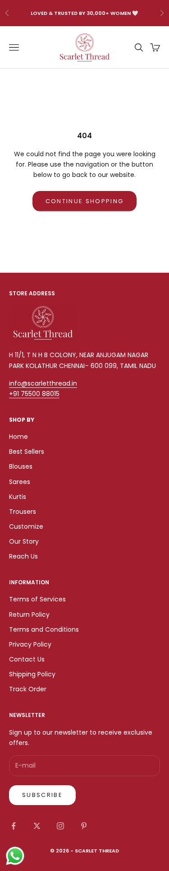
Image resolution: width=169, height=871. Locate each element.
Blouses (20, 466)
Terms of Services (37, 599)
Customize (26, 526)
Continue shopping (85, 201)
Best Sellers (26, 451)
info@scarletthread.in (43, 383)
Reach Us (23, 556)
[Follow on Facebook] (13, 825)
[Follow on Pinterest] (83, 825)
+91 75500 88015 (34, 393)
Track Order (27, 689)
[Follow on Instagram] (60, 825)
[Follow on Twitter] (36, 825)
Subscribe (42, 795)
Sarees (19, 481)
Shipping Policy (32, 674)
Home (18, 436)
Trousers (22, 511)
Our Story (24, 541)
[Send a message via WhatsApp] (15, 855)
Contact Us (27, 659)
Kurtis (17, 496)
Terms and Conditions (44, 629)
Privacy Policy (30, 644)
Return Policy (29, 614)
